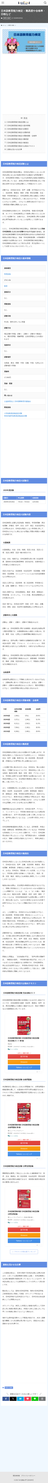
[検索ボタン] (45, 3)
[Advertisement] (24, 84)
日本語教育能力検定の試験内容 (18, 132)
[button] (5, 1399)
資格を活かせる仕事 (14, 149)
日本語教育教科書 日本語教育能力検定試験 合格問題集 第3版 (23, 1126)
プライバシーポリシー (28, 1475)
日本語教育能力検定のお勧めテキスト (21, 146)
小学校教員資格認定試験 (13, 413)
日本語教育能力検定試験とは (18, 122)
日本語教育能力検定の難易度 (18, 139)
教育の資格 (7, 18)
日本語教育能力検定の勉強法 (18, 143)
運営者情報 (16, 1475)
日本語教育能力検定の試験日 (18, 129)
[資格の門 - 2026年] (24, 3)
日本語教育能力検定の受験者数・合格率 (22, 136)
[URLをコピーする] (42, 1399)
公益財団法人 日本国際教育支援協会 (17, 401)
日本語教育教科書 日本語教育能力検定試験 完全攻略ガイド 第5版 (23, 1039)
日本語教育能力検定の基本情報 (18, 125)
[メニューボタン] (3, 3)
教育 (5, 286)
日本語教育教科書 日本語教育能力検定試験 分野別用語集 (23, 1212)
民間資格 (7, 274)
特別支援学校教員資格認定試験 (15, 416)
